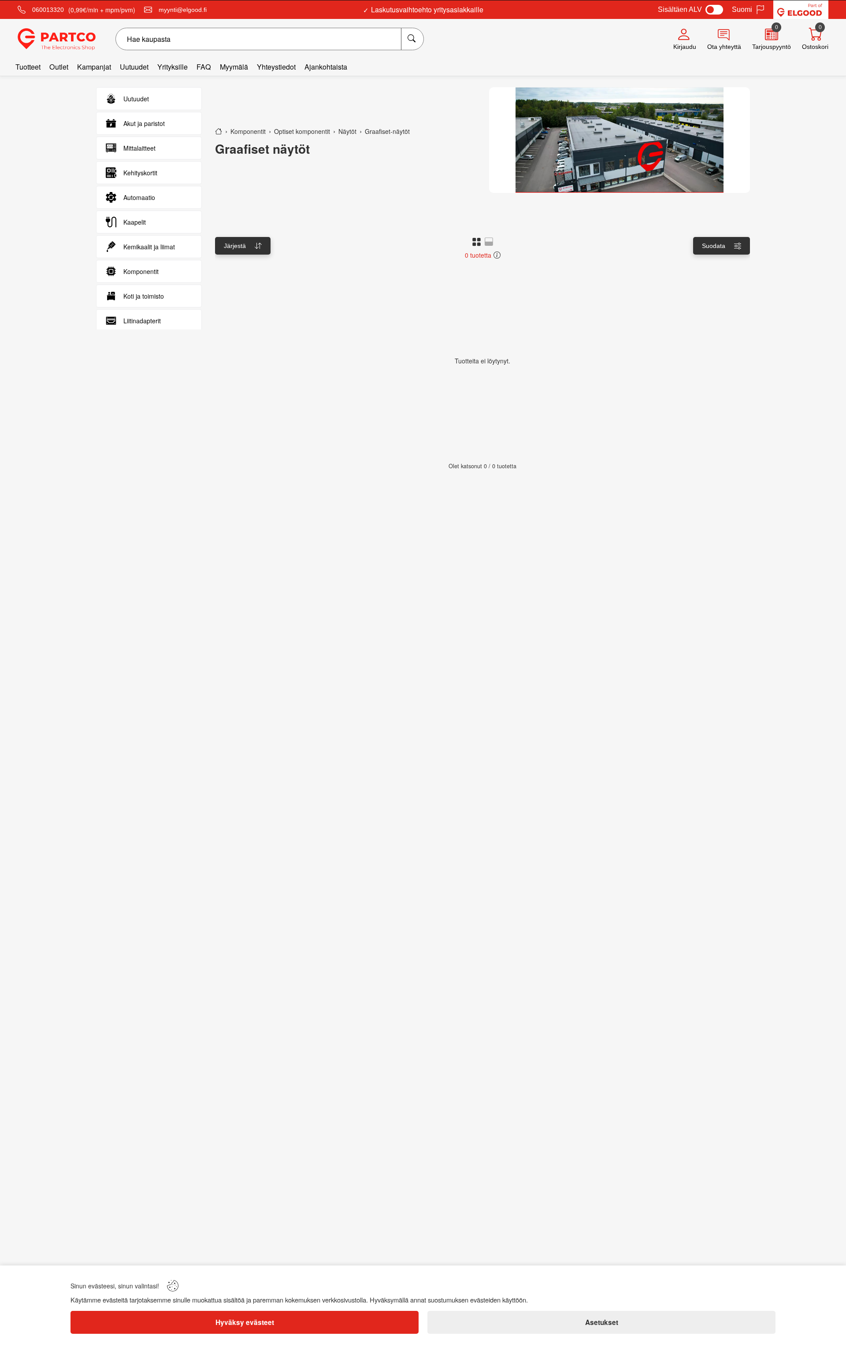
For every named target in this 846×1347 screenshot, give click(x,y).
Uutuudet (134, 67)
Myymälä (234, 67)
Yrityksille (172, 67)
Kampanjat (94, 67)
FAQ (204, 67)
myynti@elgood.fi (183, 9)
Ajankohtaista (325, 67)
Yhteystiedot (276, 67)
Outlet (58, 67)
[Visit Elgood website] (800, 9)
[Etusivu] (218, 131)
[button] (476, 241)
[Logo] (57, 39)
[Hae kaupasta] (412, 39)
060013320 (48, 9)
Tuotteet (28, 67)
